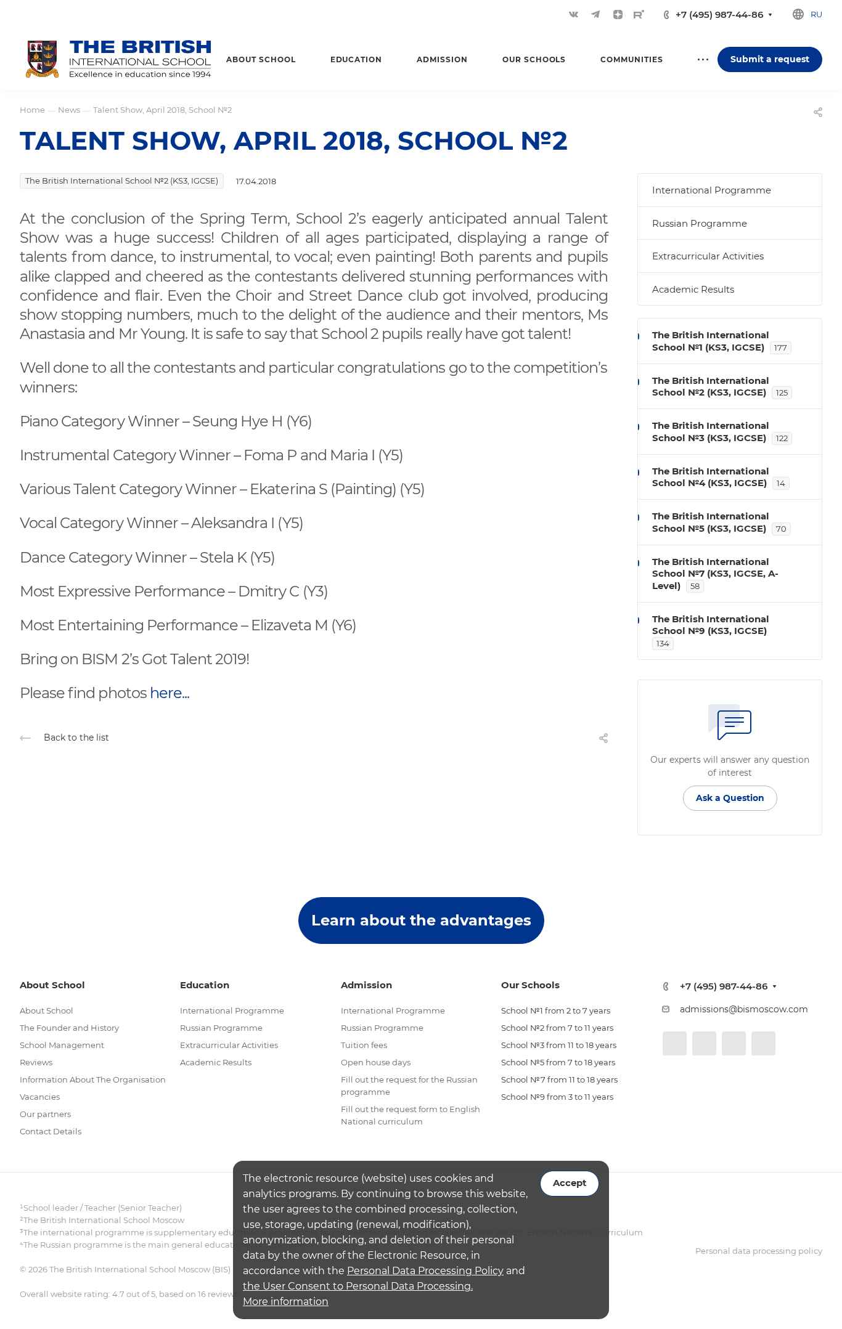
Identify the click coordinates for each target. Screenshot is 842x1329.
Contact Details (50, 1131)
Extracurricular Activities (708, 256)
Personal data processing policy (758, 1251)
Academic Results (693, 289)
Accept (569, 1183)
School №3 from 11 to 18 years (558, 1045)
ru (816, 14)
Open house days (376, 1062)
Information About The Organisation (93, 1079)
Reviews (36, 1062)
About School (46, 1010)
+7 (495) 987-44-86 (719, 14)
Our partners (45, 1114)
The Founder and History (69, 1028)
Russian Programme (699, 223)
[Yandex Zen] (617, 14)
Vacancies (40, 1097)
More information (286, 1301)
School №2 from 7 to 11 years (557, 1028)
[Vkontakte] (573, 14)
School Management (62, 1045)
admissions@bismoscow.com (744, 1009)
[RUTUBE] (639, 14)
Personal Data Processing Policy (425, 1271)
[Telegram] (595, 14)
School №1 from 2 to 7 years (555, 1010)
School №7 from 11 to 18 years (559, 1079)
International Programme (711, 190)
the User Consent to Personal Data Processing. (358, 1286)
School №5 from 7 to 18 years (558, 1062)
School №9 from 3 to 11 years (557, 1097)
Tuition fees (364, 1045)
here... (169, 693)
